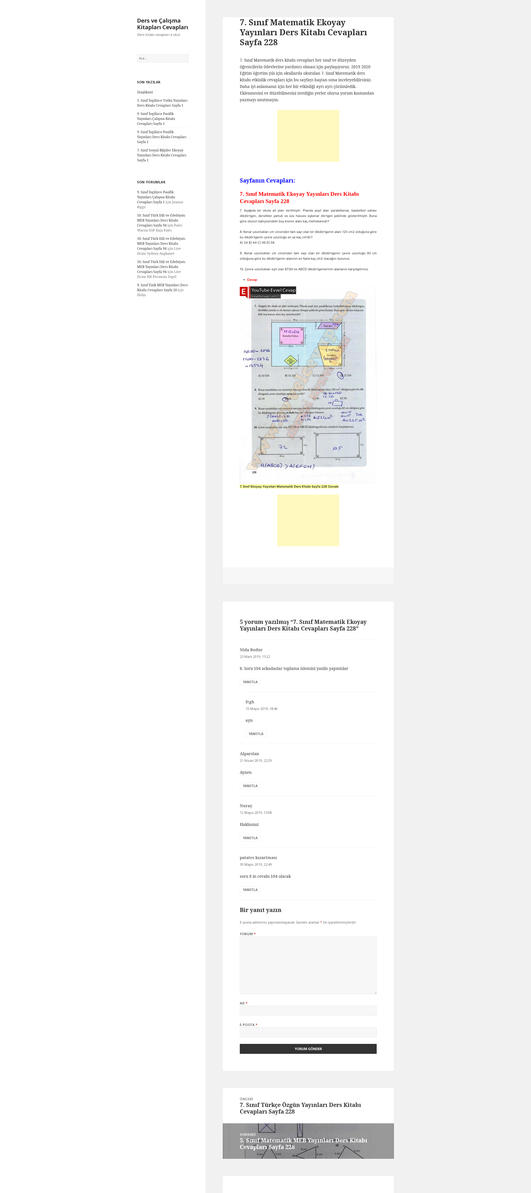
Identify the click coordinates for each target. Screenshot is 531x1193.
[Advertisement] (308, 136)
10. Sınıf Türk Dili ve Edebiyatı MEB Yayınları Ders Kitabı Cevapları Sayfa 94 (161, 220)
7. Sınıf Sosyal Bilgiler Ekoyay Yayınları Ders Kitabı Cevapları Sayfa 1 (161, 155)
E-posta (249, 1025)
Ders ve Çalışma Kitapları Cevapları (162, 24)
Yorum (248, 934)
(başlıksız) (145, 92)
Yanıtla (250, 682)
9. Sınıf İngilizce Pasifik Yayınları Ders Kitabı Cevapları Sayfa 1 (161, 137)
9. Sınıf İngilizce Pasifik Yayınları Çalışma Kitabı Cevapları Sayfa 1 (156, 118)
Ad (244, 1003)
